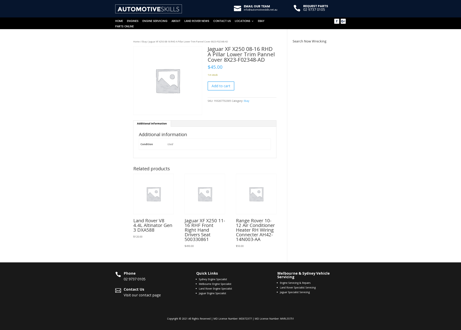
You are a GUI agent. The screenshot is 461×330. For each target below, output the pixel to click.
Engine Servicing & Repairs (295, 283)
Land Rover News (196, 21)
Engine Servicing (154, 21)
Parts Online (124, 26)
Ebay (261, 21)
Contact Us (222, 21)
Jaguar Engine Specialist (212, 293)
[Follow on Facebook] (336, 21)
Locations (242, 21)
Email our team (257, 6)
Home (119, 21)
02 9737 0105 (314, 9)
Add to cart (221, 85)
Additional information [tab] (152, 123)
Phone (130, 273)
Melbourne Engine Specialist (215, 284)
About (175, 21)
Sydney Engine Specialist (213, 279)
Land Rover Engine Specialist (215, 288)
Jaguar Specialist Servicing (295, 292)
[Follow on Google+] (343, 21)
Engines (132, 21)
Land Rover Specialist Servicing (298, 287)
